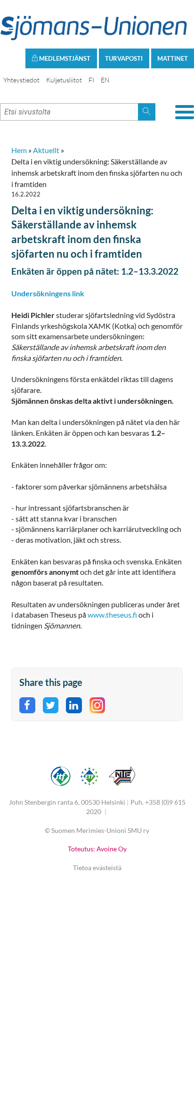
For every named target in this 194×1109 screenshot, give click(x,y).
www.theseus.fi (112, 614)
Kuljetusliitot (64, 80)
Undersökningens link (48, 293)
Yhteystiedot (21, 80)
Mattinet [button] (172, 58)
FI (91, 80)
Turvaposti (124, 58)
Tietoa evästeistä (97, 868)
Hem (19, 150)
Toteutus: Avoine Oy (97, 849)
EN (105, 80)
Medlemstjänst (64, 58)
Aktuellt (46, 150)
